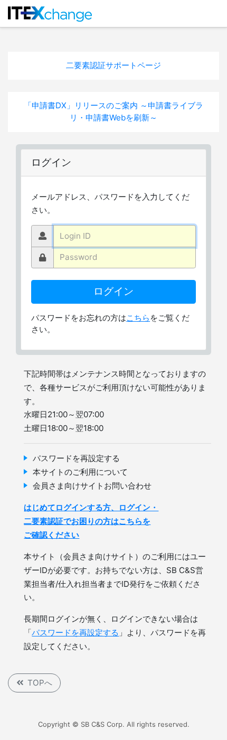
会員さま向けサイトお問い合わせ (92, 486)
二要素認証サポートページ (113, 65)
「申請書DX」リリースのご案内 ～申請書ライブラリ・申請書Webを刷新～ (113, 111)
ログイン (113, 291)
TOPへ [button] (39, 683)
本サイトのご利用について (80, 472)
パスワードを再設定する (76, 458)
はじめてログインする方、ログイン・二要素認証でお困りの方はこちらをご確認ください (91, 521)
